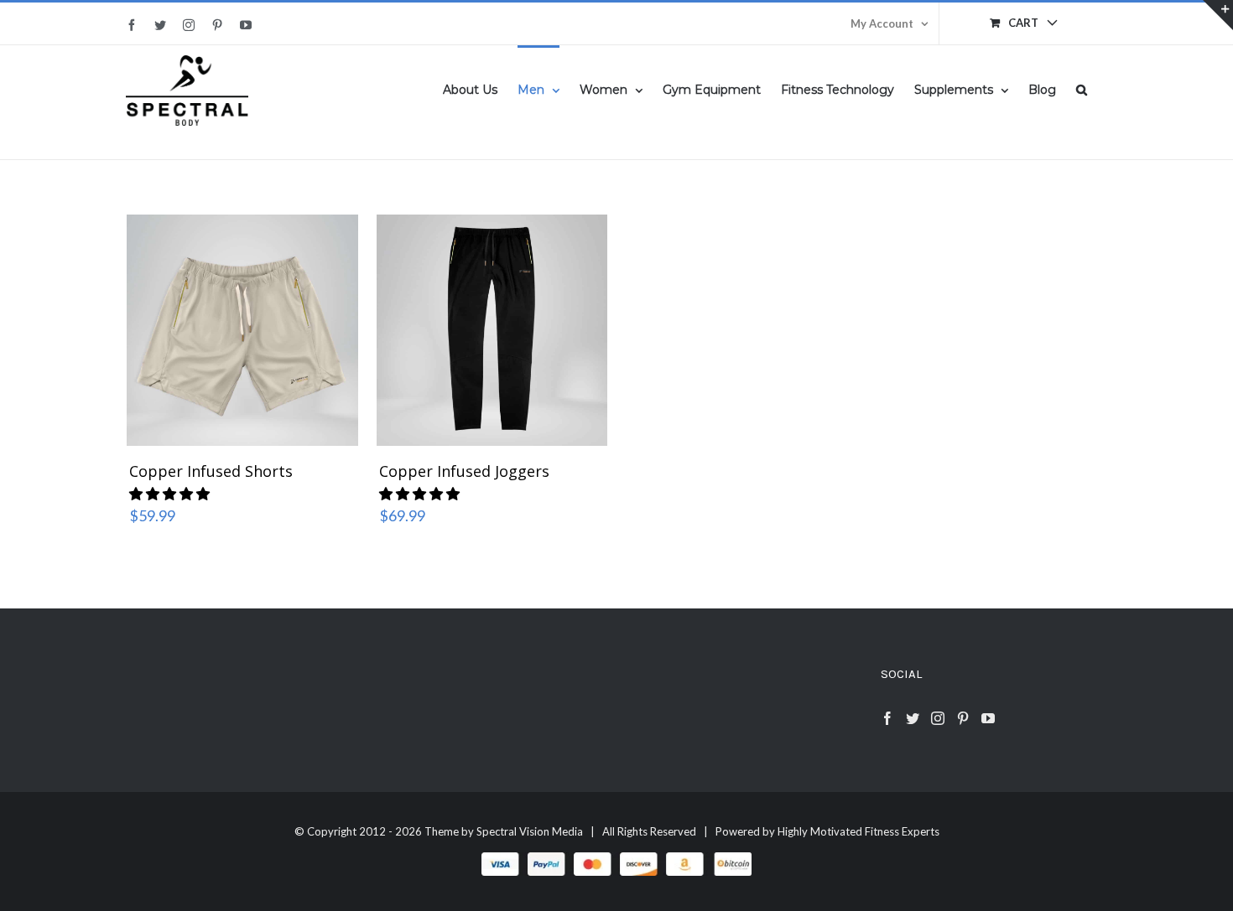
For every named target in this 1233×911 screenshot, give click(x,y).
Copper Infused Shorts (211, 471)
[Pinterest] (963, 718)
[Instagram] (937, 718)
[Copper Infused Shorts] (242, 328)
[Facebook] (887, 718)
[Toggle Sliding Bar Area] (1218, 15)
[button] (1081, 88)
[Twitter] (912, 718)
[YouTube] (988, 718)
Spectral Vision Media (529, 831)
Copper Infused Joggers (464, 471)
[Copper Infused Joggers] (492, 328)
